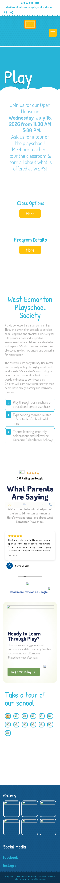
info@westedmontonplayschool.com (29, 7)
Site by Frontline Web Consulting (30, 878)
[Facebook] (13, 17)
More (30, 213)
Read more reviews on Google (29, 592)
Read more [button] (12, 555)
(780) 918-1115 (30, 2)
